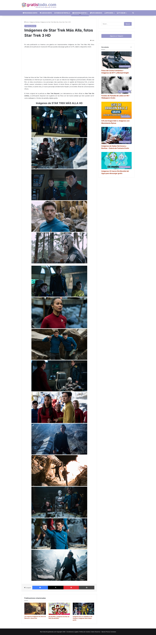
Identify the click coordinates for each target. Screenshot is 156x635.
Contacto (113, 631)
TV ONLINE (122, 13)
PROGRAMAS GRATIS (30, 13)
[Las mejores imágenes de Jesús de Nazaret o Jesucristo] (35, 609)
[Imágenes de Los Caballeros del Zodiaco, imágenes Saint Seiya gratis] (83, 609)
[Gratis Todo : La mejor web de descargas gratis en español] (39, 5)
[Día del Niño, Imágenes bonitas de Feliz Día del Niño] (59, 609)
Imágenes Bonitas (35, 22)
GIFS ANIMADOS (97, 13)
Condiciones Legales (72, 631)
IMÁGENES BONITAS (80, 13)
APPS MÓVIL (109, 13)
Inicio (27, 22)
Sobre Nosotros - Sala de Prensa (100, 631)
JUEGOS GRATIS (46, 13)
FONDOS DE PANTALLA (63, 13)
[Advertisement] (59, 63)
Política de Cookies (85, 631)
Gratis (44, 631)
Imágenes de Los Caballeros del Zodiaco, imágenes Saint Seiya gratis (82, 618)
